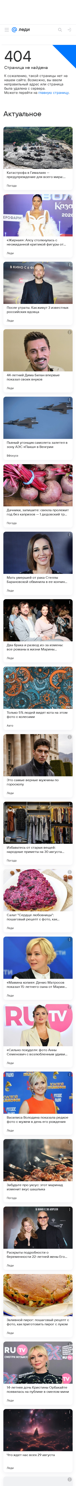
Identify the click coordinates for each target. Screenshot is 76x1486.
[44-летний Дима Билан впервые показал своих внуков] (38, 360)
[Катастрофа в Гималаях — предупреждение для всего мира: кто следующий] (38, 158)
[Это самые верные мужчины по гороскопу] (38, 765)
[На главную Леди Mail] (23, 30)
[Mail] (14, 30)
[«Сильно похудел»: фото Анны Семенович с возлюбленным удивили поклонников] (38, 1035)
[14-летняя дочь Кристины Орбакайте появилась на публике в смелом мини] (38, 1373)
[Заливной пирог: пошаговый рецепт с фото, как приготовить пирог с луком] (38, 1305)
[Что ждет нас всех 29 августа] (38, 1440)
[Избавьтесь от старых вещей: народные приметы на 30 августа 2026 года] (38, 833)
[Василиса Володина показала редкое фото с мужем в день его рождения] (38, 1103)
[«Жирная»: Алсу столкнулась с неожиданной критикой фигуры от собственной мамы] (38, 226)
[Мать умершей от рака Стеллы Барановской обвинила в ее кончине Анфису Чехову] (38, 563)
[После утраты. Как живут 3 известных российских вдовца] (38, 293)
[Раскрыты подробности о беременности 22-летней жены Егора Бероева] (38, 1238)
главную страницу (53, 92)
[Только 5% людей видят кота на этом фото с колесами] (38, 698)
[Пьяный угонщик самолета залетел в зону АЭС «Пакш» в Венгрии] (38, 428)
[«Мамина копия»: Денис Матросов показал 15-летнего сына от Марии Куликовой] (38, 968)
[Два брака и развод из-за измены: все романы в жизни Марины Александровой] (38, 630)
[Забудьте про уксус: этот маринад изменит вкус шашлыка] (38, 1170)
